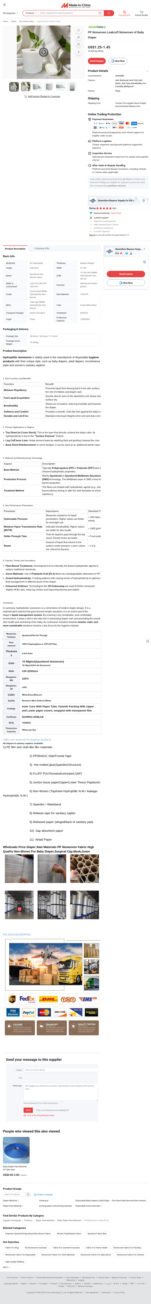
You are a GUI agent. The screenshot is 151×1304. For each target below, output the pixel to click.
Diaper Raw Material (12, 1205)
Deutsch (87, 1283)
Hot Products (12, 1277)
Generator (44, 1200)
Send (28, 1110)
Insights (81, 1280)
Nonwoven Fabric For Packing (127, 1247)
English (24, 1283)
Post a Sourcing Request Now (39, 1115)
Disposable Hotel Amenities (88, 1205)
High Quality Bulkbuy (14, 1261)
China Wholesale (72, 1277)
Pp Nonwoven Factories (36, 1247)
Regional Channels (119, 1277)
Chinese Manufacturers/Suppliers (49, 1277)
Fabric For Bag (12, 1247)
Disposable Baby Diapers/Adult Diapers (93, 1200)
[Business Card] (144, 261)
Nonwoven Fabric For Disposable (20, 1254)
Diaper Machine (10, 1200)
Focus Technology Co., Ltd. (56, 1292)
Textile (13, 21)
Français (54, 1283)
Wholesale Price (88, 1277)
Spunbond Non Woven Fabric (49, 21)
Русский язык (66, 1283)
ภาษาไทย (140, 1283)
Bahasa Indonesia (85, 1286)
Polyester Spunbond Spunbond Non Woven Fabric (28, 1233)
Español (33, 1283)
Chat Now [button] (120, 61)
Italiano (78, 1283)
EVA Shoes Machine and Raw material (129, 1200)
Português (43, 1283)
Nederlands (98, 1283)
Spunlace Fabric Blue (97, 1233)
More (5, 1267)
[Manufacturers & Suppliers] (75, 5)
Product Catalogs (44, 1194)
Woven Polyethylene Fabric (69, 1233)
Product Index (135, 1277)
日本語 (124, 1283)
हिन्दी (132, 1283)
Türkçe (61, 1286)
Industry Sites (103, 1277)
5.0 (117, 253)
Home (5, 21)
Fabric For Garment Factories (66, 1247)
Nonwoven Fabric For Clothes (130, 1254)
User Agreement (92, 1292)
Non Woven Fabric (26, 21)
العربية (108, 1283)
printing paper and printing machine (55, 1205)
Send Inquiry (97, 61)
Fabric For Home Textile (96, 1247)
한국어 (116, 1283)
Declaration (106, 1292)
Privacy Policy (119, 1292)
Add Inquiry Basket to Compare (44, 96)
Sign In (92, 235)
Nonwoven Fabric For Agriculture (96, 1254)
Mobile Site (71, 1280)
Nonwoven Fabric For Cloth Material (58, 1254)
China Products (27, 1277)
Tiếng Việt (71, 1286)
